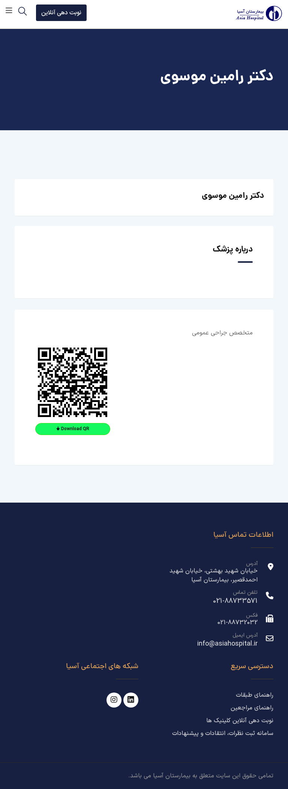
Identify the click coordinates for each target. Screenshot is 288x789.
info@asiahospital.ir (227, 644)
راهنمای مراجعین (252, 707)
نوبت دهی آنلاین (61, 12)
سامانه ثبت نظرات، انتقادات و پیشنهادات (222, 733)
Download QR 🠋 (72, 429)
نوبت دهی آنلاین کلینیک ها (239, 720)
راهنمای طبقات (254, 695)
